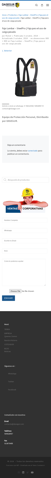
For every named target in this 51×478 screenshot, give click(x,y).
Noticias (7, 351)
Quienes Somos (10, 336)
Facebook (12, 389)
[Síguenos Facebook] (19, 472)
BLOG (6, 348)
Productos (12, 15)
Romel (8, 36)
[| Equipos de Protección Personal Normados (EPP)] (10, 5)
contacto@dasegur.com (14, 424)
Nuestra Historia (10, 340)
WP (18, 465)
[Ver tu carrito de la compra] (42, 5)
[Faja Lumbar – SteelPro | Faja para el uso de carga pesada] (25, 78)
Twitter (11, 381)
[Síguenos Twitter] (27, 472)
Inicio (4, 15)
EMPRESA (8, 333)
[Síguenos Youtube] (32, 472)
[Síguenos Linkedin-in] (23, 472)
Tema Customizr (39, 465)
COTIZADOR (9, 344)
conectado (33, 150)
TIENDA (7, 329)
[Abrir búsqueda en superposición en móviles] (25, 179)
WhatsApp (12, 373)
